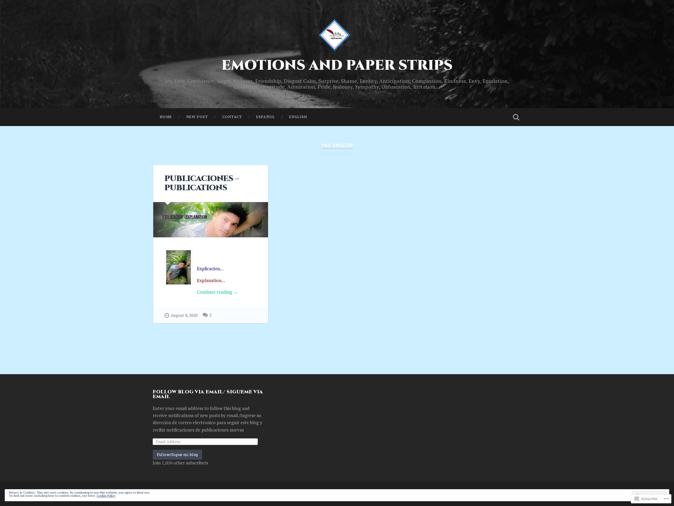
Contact (232, 116)
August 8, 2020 (184, 315)
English (298, 116)
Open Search (516, 117)
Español (265, 116)
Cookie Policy (106, 496)
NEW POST (197, 116)
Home (166, 116)
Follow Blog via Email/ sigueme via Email (208, 394)
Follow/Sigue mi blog (177, 454)
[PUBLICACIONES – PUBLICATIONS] (210, 219)
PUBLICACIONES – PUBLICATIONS (202, 183)
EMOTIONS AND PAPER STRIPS (337, 65)
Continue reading (201, 292)
